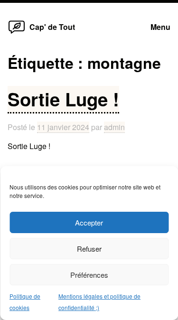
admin (114, 127)
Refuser (89, 249)
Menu (160, 26)
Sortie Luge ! (63, 99)
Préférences (89, 275)
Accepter (89, 222)
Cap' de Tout (52, 26)
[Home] (17, 33)
